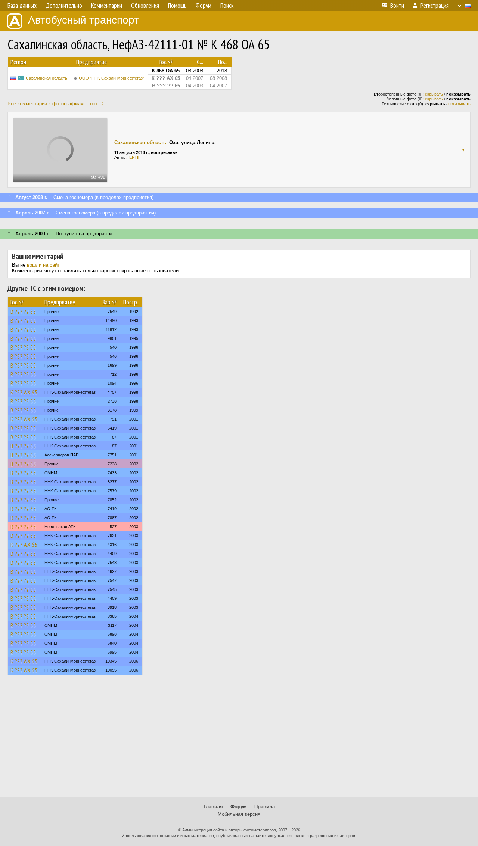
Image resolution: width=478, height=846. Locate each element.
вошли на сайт (43, 265)
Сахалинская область (46, 78)
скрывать (434, 94)
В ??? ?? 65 (23, 311)
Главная (213, 806)
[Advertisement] (239, 739)
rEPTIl (133, 157)
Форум (238, 806)
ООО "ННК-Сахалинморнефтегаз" (111, 78)
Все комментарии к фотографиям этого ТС (56, 103)
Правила (264, 806)
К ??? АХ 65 (24, 392)
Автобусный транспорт (83, 20)
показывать (459, 104)
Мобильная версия (239, 814)
